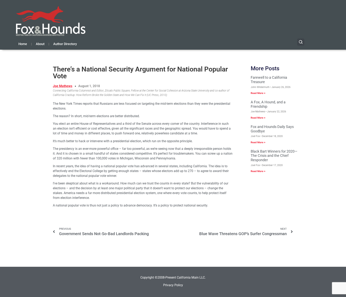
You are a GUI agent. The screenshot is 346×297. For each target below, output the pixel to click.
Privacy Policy (173, 285)
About (40, 44)
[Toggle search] (300, 42)
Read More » (258, 93)
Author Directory (65, 44)
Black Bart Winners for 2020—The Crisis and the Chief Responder (274, 155)
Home (22, 44)
